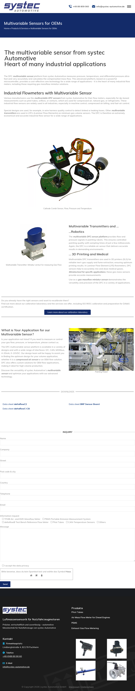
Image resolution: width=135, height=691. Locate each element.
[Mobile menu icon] (129, 6)
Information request (9, 515)
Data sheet (15, 404)
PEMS (74, 622)
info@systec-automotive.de (110, 6)
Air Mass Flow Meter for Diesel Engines (90, 617)
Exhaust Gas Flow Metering (85, 628)
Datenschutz (87, 686)
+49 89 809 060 (81, 6)
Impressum (74, 686)
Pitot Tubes (77, 612)
